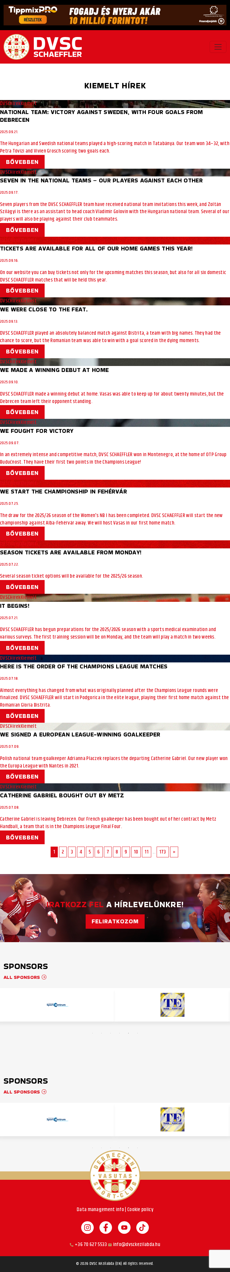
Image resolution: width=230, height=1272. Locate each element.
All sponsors (23, 977)
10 (136, 852)
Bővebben (22, 162)
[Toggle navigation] (218, 47)
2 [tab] (102, 1033)
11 (147, 852)
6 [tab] (137, 1033)
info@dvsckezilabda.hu (136, 1244)
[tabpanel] (57, 1005)
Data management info (100, 1209)
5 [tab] (128, 1033)
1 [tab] (93, 1033)
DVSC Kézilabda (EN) (106, 1264)
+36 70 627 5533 (91, 1244)
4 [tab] (119, 1033)
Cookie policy (140, 1209)
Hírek (15, 103)
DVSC (5, 103)
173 (162, 852)
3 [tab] (111, 1033)
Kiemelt (29, 103)
